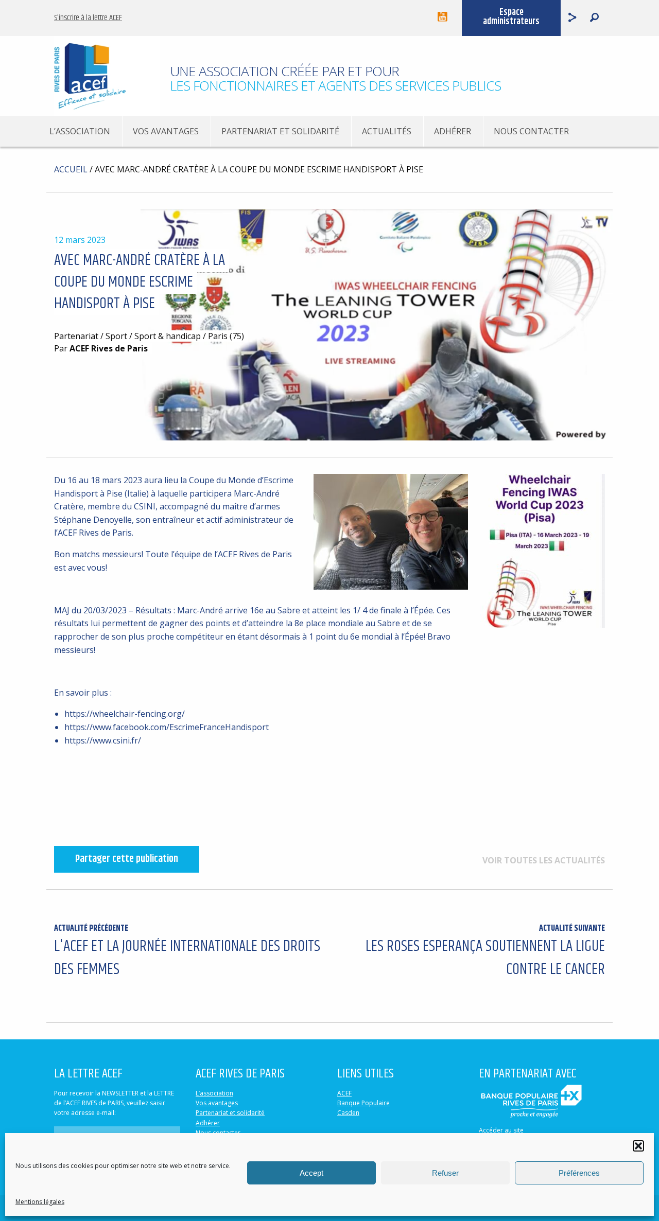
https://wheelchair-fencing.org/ (124, 713)
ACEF (344, 1093)
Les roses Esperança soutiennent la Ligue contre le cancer (485, 952)
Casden (348, 1112)
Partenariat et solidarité (280, 131)
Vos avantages (166, 131)
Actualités (386, 131)
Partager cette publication (126, 859)
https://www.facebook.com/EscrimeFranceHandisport (166, 727)
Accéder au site (501, 1130)
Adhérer (452, 131)
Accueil (71, 169)
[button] (638, 1146)
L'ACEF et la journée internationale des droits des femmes (187, 952)
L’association (79, 131)
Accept (311, 1173)
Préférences (579, 1173)
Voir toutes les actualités (543, 860)
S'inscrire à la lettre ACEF (88, 17)
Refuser (445, 1173)
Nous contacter (531, 131)
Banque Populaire (363, 1103)
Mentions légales (39, 1201)
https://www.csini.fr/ (102, 740)
